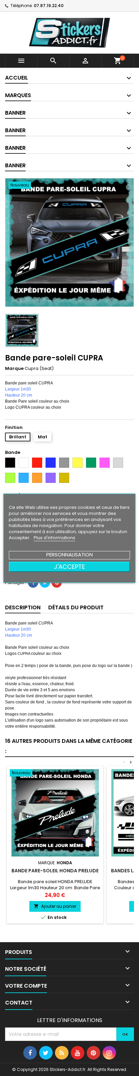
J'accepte (69, 566)
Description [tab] (22, 607)
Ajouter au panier (55, 906)
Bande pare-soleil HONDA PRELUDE (55, 870)
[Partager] (33, 583)
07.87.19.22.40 (48, 5)
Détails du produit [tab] (76, 607)
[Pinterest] (57, 583)
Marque (14, 369)
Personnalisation (69, 554)
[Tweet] (45, 583)
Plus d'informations (54, 537)
